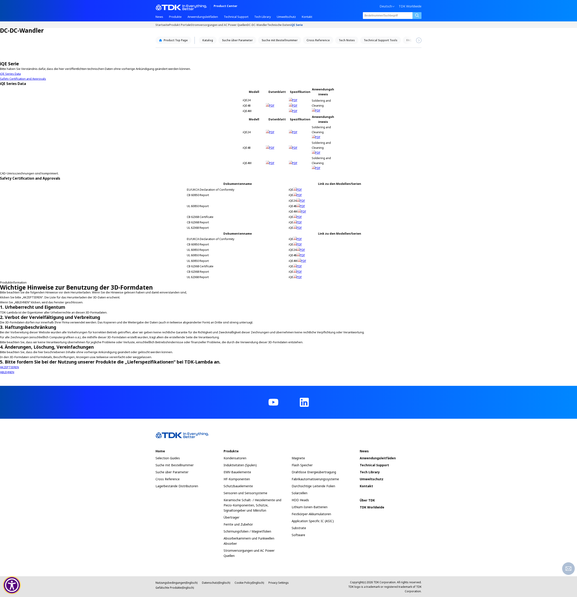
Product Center (225, 6)
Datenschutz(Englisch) (216, 583)
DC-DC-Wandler (257, 25)
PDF (271, 105)
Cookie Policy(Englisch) (249, 583)
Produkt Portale (180, 25)
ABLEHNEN (7, 372)
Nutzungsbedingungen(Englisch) (176, 583)
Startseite (162, 25)
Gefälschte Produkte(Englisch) (175, 588)
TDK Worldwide (410, 6)
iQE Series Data (10, 74)
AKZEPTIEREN (9, 367)
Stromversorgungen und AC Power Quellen (219, 25)
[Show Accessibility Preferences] (12, 585)
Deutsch (386, 6)
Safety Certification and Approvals (23, 79)
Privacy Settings (278, 583)
